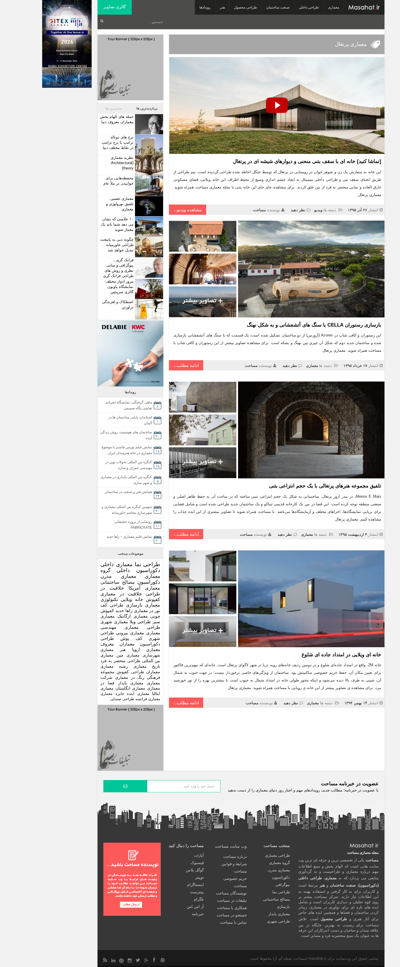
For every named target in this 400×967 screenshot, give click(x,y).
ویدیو (318, 210)
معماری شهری (114, 621)
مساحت (259, 210)
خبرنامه (198, 914)
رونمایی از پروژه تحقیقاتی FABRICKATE (133, 525)
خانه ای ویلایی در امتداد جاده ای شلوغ (341, 654)
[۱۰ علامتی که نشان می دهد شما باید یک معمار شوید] (148, 227)
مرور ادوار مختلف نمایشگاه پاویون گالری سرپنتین (119, 286)
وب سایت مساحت (231, 846)
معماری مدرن (118, 576)
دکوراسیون (148, 582)
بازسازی (134, 604)
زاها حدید (123, 610)
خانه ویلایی (132, 599)
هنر (222, 7)
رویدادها (205, 7)
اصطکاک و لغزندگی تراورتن (118, 304)
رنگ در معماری (129, 677)
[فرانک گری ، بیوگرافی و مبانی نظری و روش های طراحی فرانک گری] (148, 267)
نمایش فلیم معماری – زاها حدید (129, 537)
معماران (153, 671)
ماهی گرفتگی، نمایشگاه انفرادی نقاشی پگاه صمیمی (128, 405)
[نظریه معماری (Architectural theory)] (148, 165)
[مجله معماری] (364, 7)
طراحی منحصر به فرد (120, 660)
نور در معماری (147, 610)
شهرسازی (151, 655)
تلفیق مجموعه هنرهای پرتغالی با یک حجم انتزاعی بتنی (325, 486)
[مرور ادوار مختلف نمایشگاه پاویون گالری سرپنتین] (148, 289)
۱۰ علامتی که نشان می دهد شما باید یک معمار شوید (117, 224)
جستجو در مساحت (232, 915)
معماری (333, 7)
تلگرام (199, 899)
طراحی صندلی (122, 699)
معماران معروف (117, 644)
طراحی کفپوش (130, 671)
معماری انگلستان (130, 688)
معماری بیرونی (130, 633)
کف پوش (131, 638)
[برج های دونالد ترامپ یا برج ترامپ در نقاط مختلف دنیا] (148, 145)
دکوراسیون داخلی (138, 570)
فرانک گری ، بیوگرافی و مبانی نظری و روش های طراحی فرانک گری (118, 268)
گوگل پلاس (195, 870)
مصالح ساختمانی (117, 582)
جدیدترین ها (113, 108)
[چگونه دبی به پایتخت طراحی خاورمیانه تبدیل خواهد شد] (148, 247)
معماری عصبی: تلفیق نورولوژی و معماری (120, 203)
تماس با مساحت (233, 922)
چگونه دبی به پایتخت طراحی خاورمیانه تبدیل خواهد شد (117, 244)
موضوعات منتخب (130, 554)
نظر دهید (298, 210)
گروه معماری (279, 862)
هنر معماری (113, 649)
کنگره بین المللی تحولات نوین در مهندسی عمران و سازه (128, 465)
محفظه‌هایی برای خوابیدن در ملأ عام (118, 181)
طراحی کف (111, 604)
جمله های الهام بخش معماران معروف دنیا (117, 119)
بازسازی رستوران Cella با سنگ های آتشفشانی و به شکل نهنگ (314, 325)
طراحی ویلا (140, 621)
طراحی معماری (142, 627)
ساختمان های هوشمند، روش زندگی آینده (126, 435)
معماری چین (128, 655)
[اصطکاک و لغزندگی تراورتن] (148, 309)
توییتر (199, 877)
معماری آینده (138, 693)
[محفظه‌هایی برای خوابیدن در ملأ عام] (148, 186)
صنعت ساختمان (278, 7)
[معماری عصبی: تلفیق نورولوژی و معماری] (148, 206)
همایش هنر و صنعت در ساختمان (128, 492)
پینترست (197, 892)
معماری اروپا (146, 649)
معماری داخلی (116, 564)
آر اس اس (195, 906)
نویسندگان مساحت (231, 893)
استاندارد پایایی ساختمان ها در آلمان (130, 420)
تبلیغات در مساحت (232, 900)
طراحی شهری (278, 921)
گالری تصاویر (114, 6)
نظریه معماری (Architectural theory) (122, 162)
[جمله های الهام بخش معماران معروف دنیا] (148, 124)
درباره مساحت (235, 856)
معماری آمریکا (144, 587)
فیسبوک (197, 862)
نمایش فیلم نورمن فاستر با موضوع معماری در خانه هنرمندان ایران (127, 450)
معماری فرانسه (147, 699)
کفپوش (153, 599)
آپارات (199, 855)
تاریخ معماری (147, 666)
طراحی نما (147, 564)
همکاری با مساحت (232, 908)
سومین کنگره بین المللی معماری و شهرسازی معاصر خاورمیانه (127, 510)
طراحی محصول (245, 7)
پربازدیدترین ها (147, 108)
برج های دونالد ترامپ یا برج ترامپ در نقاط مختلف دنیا (118, 142)
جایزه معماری (112, 693)
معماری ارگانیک (132, 616)
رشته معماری (114, 666)
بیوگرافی (283, 884)
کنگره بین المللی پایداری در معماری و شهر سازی (126, 480)
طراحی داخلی (309, 7)
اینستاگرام (195, 884)
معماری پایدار (130, 683)
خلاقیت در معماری (121, 593)
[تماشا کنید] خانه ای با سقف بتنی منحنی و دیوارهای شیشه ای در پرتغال (307, 161)
